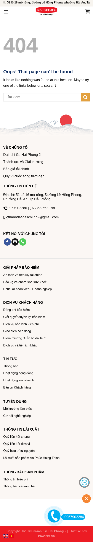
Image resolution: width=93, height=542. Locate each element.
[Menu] (5, 12)
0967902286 (74, 517)
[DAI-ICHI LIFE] (46, 11)
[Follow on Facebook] (7, 242)
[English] (6, 536)
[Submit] (85, 97)
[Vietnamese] (11, 536)
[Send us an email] (15, 242)
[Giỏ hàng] (87, 11)
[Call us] (22, 242)
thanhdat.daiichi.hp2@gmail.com (33, 217)
